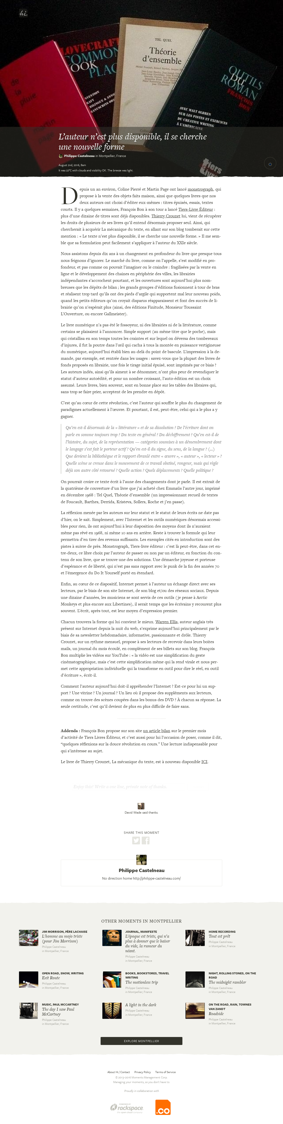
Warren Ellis (166, 622)
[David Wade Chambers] (141, 806)
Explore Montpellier (141, 1041)
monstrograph (200, 189)
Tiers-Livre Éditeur (195, 209)
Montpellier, (112, 155)
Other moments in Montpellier (141, 921)
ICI (204, 762)
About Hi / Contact (118, 1072)
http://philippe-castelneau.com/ (157, 878)
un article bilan (156, 731)
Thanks (198, 787)
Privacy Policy (142, 1072)
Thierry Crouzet (165, 216)
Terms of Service (165, 1072)
